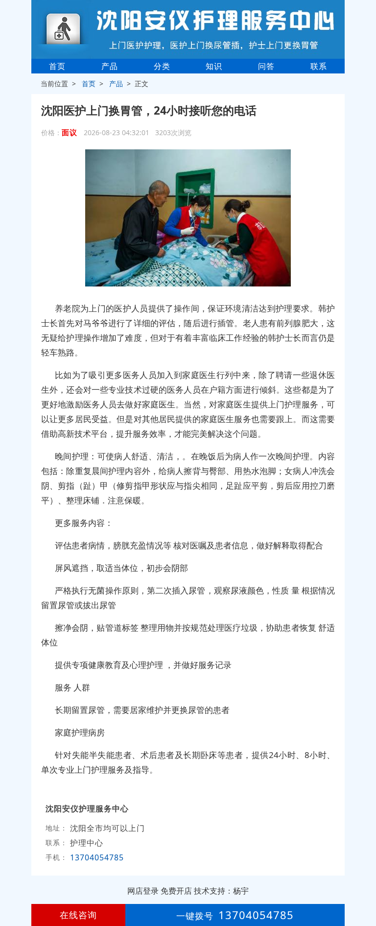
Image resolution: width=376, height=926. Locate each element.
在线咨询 (78, 915)
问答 (266, 66)
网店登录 (143, 890)
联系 (318, 66)
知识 (214, 66)
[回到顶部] (363, 889)
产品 (109, 66)
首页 (57, 66)
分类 (162, 66)
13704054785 (97, 857)
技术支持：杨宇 (221, 890)
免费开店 (176, 890)
